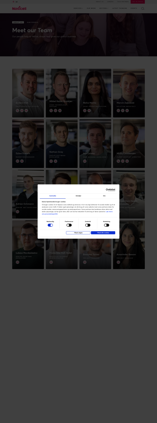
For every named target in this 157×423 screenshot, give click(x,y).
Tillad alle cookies (103, 233)
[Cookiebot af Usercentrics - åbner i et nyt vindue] (107, 190)
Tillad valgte (78, 233)
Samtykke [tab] (52, 195)
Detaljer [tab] (78, 195)
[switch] (69, 225)
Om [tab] (104, 195)
